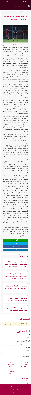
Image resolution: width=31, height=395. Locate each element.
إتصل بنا (26, 381)
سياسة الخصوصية (24, 366)
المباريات (12, 369)
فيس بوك (15, 246)
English (6, 1)
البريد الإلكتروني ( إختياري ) (23, 341)
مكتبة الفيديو (25, 378)
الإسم (28, 335)
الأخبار (22, 11)
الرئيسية (26, 11)
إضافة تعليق (26, 356)
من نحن (26, 364)
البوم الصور (25, 376)
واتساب (15, 240)
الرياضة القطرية (10, 364)
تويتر (15, 243)
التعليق (28, 347)
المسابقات (11, 371)
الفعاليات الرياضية (10, 373)
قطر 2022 (11, 366)
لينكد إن (15, 250)
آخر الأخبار (17, 11)
